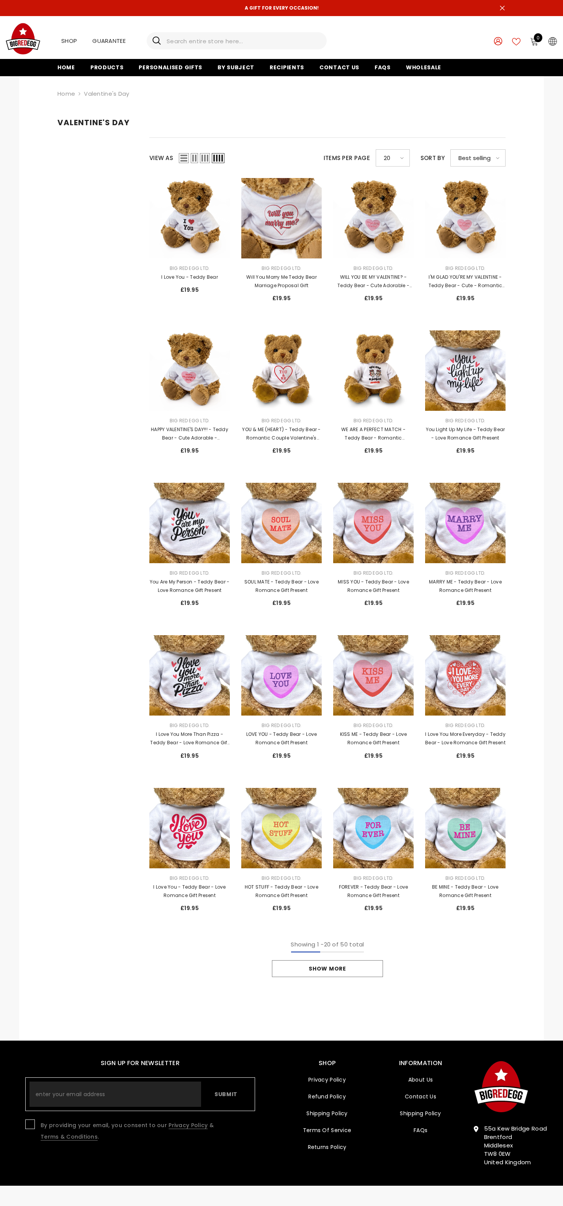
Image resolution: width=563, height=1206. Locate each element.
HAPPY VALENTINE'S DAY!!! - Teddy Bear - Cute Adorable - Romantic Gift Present (189, 434)
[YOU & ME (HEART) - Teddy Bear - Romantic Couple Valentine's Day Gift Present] (281, 370)
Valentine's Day (106, 94)
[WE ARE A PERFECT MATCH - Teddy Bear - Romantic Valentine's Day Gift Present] (373, 370)
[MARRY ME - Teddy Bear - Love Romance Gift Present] (465, 523)
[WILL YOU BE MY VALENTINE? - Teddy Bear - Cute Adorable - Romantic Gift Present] (373, 218)
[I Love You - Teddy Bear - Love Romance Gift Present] (189, 828)
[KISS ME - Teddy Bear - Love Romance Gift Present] (373, 675)
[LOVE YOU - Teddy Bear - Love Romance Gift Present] (281, 675)
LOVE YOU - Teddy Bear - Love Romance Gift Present (281, 738)
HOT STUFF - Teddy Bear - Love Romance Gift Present (281, 891)
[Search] (237, 40)
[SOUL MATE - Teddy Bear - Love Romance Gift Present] (281, 523)
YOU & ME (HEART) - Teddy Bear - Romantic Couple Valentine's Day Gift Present (281, 434)
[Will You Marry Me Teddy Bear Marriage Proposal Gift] (281, 218)
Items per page (347, 158)
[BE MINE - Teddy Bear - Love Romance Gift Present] (465, 828)
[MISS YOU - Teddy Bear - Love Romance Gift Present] (373, 523)
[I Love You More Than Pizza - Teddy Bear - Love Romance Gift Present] (189, 675)
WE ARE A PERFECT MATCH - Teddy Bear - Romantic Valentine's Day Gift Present (373, 434)
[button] (184, 158)
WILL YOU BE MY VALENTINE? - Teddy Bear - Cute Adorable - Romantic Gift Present (373, 282)
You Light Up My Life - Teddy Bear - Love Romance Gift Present (465, 433)
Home (66, 94)
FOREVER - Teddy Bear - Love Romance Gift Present (373, 891)
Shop (69, 41)
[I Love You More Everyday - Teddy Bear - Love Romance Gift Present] (465, 675)
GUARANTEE (109, 41)
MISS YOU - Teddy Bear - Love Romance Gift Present (373, 585)
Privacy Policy (188, 1125)
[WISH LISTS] (516, 41)
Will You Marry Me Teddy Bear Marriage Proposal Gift (281, 281)
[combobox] (244, 40)
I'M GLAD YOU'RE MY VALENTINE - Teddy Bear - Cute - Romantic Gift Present (465, 282)
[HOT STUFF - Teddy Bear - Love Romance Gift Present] (281, 828)
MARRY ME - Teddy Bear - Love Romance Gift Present (465, 585)
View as (161, 158)
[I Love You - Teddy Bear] (189, 218)
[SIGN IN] (498, 40)
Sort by (433, 158)
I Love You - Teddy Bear (189, 277)
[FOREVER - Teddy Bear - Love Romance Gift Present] (373, 828)
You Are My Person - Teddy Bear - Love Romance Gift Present (190, 585)
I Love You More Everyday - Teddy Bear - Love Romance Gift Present (465, 738)
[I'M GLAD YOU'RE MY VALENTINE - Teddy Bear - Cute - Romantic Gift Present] (465, 218)
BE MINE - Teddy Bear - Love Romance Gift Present (465, 891)
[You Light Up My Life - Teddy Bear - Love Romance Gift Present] (465, 370)
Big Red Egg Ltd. (190, 268)
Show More (327, 968)
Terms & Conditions (69, 1137)
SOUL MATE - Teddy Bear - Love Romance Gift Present (281, 585)
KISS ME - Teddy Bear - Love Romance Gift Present (373, 738)
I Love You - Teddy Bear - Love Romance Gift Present (189, 891)
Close (502, 8)
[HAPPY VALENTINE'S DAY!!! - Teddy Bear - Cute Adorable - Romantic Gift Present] (189, 370)
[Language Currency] (552, 41)
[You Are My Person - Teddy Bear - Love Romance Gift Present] (189, 523)
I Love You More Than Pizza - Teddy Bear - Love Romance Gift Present (189, 739)
